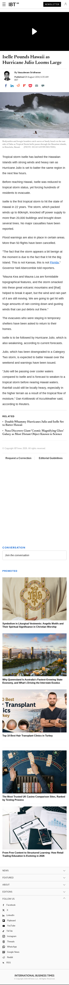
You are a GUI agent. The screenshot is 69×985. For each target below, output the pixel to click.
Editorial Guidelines (51, 458)
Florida (54, 262)
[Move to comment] (43, 85)
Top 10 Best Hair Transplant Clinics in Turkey (27, 735)
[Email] (36, 85)
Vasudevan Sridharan (29, 72)
